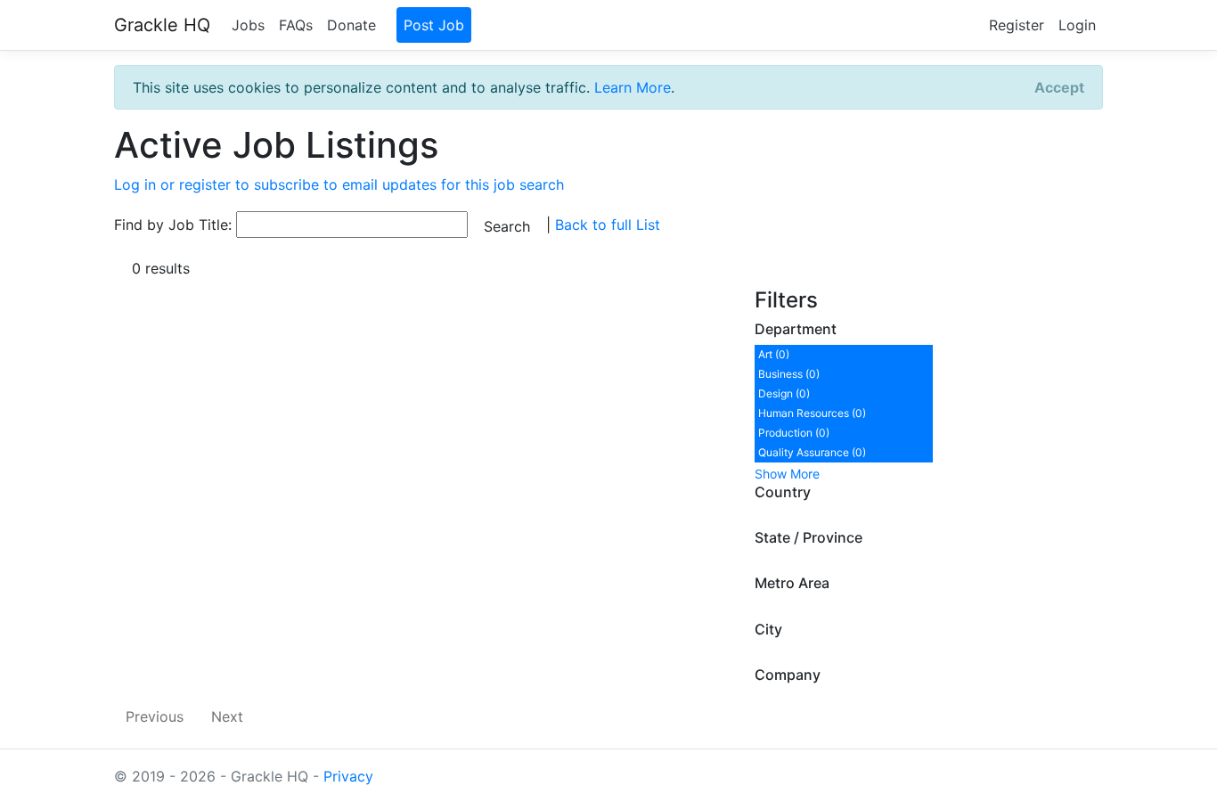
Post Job (434, 25)
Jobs (248, 25)
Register (1016, 25)
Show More (787, 473)
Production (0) (793, 432)
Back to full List (607, 224)
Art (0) (773, 354)
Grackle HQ (162, 25)
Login (1077, 25)
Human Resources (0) (812, 413)
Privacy (348, 776)
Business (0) (789, 374)
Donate (351, 25)
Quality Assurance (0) (812, 452)
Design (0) (784, 393)
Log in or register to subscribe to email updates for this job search (339, 184)
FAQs (296, 25)
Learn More (632, 87)
